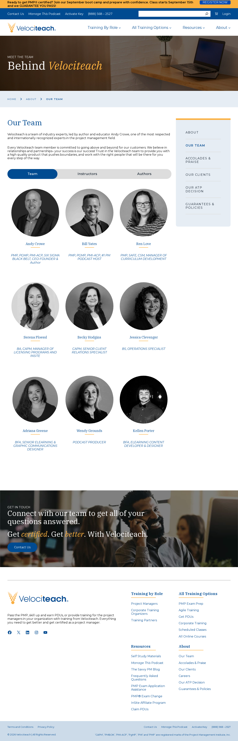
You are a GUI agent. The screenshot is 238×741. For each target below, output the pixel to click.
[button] (35, 229)
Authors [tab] (144, 174)
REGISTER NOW (215, 2)
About (31, 99)
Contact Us (22, 547)
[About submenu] (229, 27)
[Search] (206, 14)
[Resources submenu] (204, 27)
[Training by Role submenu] (120, 27)
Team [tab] (32, 174)
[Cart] (216, 13)
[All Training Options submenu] (170, 27)
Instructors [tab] (87, 174)
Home (11, 99)
